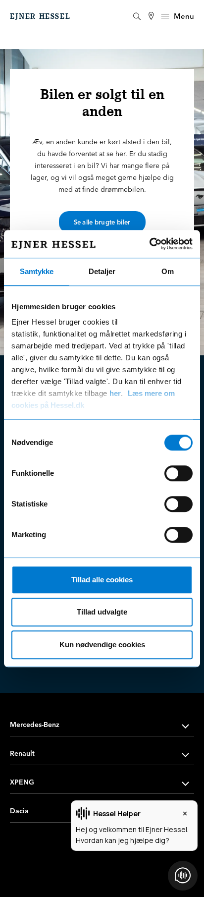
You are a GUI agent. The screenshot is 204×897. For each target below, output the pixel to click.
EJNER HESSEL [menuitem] (40, 16)
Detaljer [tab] (102, 271)
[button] (102, 725)
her (115, 393)
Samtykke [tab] (36, 271)
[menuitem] (151, 16)
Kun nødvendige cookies (102, 644)
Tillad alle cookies (102, 579)
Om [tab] (167, 271)
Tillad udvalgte (102, 612)
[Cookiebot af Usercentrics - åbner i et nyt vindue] (149, 243)
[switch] (178, 473)
